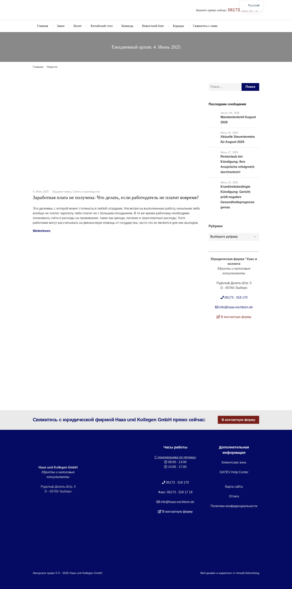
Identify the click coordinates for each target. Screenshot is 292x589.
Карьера (178, 26)
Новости (52, 66)
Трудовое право (61, 191)
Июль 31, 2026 (229, 132)
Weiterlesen (41, 231)
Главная (42, 26)
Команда (127, 26)
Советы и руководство (86, 191)
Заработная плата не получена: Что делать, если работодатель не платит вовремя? (116, 197)
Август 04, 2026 (229, 112)
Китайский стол (102, 26)
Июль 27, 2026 (229, 152)
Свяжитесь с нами (205, 26)
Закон (61, 26)
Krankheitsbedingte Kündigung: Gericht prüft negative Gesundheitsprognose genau (237, 197)
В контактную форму (238, 419)
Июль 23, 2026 (229, 182)
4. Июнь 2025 (41, 191)
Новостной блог (153, 26)
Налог (77, 26)
